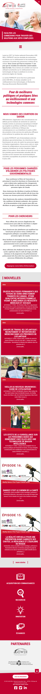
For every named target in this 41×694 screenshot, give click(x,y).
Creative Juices (24, 684)
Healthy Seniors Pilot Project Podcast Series (16, 482)
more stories (20, 562)
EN (39, 2)
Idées (4, 285)
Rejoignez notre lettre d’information (20, 266)
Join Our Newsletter (20, 677)
